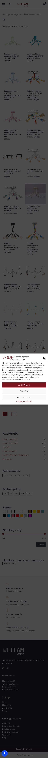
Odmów (24, 391)
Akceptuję (24, 385)
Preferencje (24, 397)
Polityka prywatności (24, 401)
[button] (45, 358)
